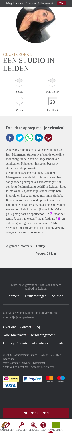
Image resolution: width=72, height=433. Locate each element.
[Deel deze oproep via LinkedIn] (39, 138)
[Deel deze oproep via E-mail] (48, 138)
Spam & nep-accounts (15, 366)
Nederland (9, 358)
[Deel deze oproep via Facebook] (10, 138)
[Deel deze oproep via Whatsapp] (29, 138)
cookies (26, 3)
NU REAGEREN (36, 413)
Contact (25, 327)
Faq (37, 327)
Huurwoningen (35, 296)
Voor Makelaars (14, 335)
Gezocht (34, 430)
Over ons (9, 327)
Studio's (57, 296)
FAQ (43, 430)
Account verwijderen (42, 366)
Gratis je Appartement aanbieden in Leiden (34, 343)
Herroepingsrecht (42, 335)
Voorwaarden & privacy (16, 362)
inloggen (21, 430)
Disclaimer (39, 362)
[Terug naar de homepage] (4, 426)
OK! (62, 3)
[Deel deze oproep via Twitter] (20, 138)
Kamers (13, 296)
